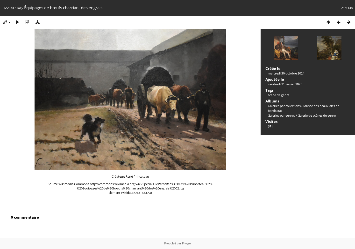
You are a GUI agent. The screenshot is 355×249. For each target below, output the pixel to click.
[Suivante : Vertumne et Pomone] (349, 22)
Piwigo (186, 243)
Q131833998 (143, 192)
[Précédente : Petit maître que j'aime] (339, 22)
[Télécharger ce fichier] (37, 22)
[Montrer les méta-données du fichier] (27, 22)
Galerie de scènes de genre (317, 115)
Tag (18, 8)
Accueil (9, 8)
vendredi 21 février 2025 (285, 84)
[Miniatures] (328, 22)
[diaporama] (17, 22)
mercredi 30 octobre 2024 (286, 73)
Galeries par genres (281, 115)
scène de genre (278, 95)
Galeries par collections (284, 106)
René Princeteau (137, 176)
